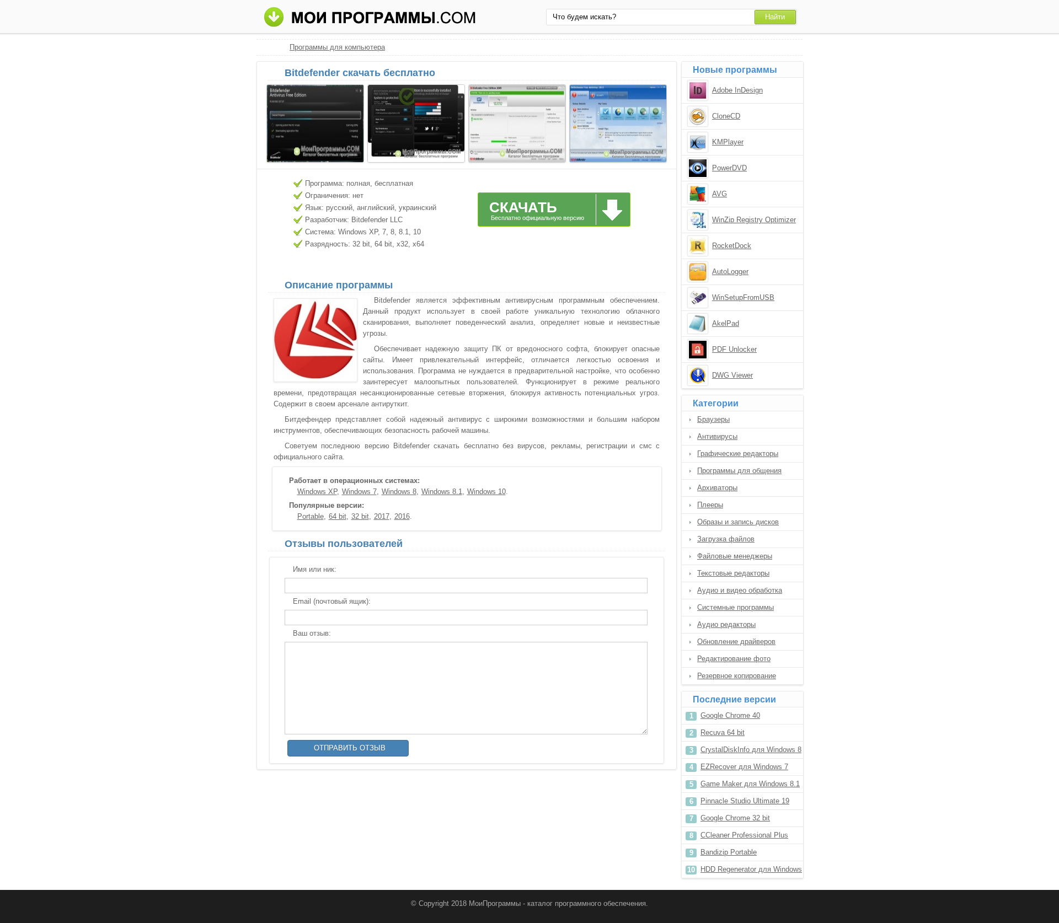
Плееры (710, 505)
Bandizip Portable (728, 852)
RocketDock (731, 246)
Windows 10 (486, 491)
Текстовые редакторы (733, 573)
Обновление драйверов (736, 641)
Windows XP (317, 491)
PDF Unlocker (734, 349)
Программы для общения (739, 470)
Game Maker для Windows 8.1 (750, 784)
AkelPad (725, 323)
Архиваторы (717, 488)
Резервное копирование (736, 676)
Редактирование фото (734, 658)
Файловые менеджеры (734, 556)
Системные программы (735, 607)
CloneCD (726, 116)
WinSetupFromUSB (743, 297)
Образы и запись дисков (738, 522)
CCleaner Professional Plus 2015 (744, 837)
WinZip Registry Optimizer (754, 220)
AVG (719, 194)
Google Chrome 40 (730, 715)
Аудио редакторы (726, 624)
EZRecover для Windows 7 (744, 767)
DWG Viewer (732, 375)
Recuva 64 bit (722, 732)
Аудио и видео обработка (739, 590)
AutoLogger (730, 271)
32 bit (360, 516)
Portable (310, 516)
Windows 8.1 (441, 491)
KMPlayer (728, 142)
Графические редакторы (737, 453)
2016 (402, 516)
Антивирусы (717, 436)
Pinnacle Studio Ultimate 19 (744, 801)
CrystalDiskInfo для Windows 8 (750, 749)
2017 (381, 516)
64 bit (337, 516)
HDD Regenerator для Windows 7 (751, 871)
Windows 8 (399, 491)
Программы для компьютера (337, 47)
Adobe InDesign (737, 90)
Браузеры (713, 419)
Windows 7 (359, 491)
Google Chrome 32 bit (735, 818)
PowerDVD (729, 168)
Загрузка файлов (726, 539)
